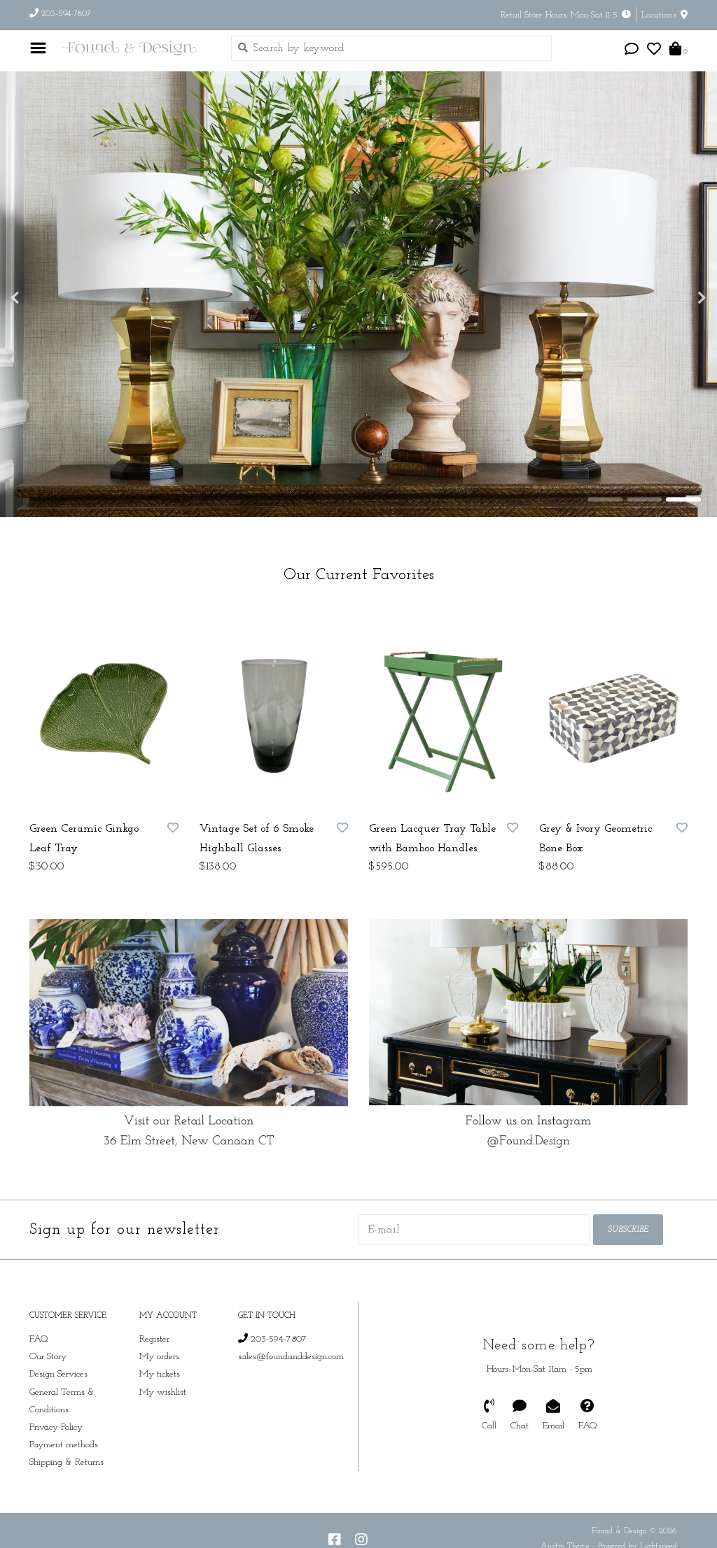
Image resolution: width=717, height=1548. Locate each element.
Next (671, 298)
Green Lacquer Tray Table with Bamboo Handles (432, 839)
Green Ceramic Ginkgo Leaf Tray (84, 839)
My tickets (159, 1374)
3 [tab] (683, 499)
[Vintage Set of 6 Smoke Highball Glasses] (274, 710)
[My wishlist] (654, 51)
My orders (159, 1356)
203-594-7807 (277, 1339)
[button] (632, 51)
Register (154, 1339)
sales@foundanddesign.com (291, 1356)
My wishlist (162, 1392)
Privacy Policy (56, 1427)
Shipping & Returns (66, 1462)
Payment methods (63, 1445)
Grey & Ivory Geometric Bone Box (595, 839)
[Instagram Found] (361, 1540)
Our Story (48, 1356)
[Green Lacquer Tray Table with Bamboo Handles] (443, 710)
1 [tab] (604, 499)
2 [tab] (644, 499)
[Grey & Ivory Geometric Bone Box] (613, 710)
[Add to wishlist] (173, 829)
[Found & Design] (135, 48)
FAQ (38, 1339)
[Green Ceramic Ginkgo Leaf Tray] (104, 710)
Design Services (58, 1374)
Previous (46, 298)
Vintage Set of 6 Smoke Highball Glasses (257, 839)
